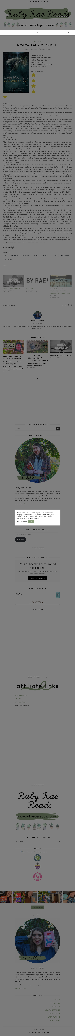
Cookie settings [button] (22, 521)
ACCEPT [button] (31, 521)
